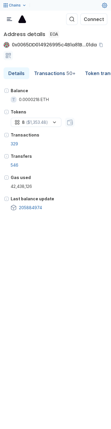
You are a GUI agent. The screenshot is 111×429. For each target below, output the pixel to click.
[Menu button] (9, 19)
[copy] (102, 45)
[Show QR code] (8, 55)
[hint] (6, 91)
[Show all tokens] (70, 122)
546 (14, 165)
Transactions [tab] (54, 73)
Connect (94, 19)
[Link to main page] (22, 19)
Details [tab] (16, 73)
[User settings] (104, 5)
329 (14, 143)
